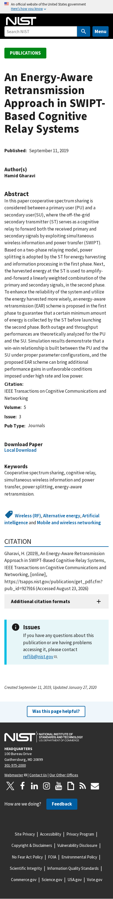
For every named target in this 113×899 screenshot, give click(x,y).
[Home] (21, 21)
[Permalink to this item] (29, 169)
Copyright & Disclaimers (32, 845)
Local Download (20, 450)
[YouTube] (59, 786)
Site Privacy (25, 834)
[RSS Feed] (83, 786)
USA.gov (74, 879)
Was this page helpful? (56, 711)
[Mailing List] (95, 786)
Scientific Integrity (26, 868)
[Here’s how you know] (56, 7)
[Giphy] (71, 786)
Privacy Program (80, 834)
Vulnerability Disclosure (77, 845)
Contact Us (38, 774)
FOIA (52, 857)
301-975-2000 (15, 765)
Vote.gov (94, 879)
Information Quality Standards (73, 868)
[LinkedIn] (35, 786)
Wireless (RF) (28, 516)
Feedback (62, 804)
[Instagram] (47, 786)
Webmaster (13, 774)
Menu (100, 31)
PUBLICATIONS (25, 53)
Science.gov (52, 879)
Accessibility (50, 834)
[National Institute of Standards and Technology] (43, 736)
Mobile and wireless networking (69, 523)
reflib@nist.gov (38, 657)
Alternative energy (61, 516)
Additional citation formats (40, 601)
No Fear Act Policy (27, 857)
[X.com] (10, 786)
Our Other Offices (63, 774)
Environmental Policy (79, 857)
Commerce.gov (23, 879)
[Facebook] (22, 786)
